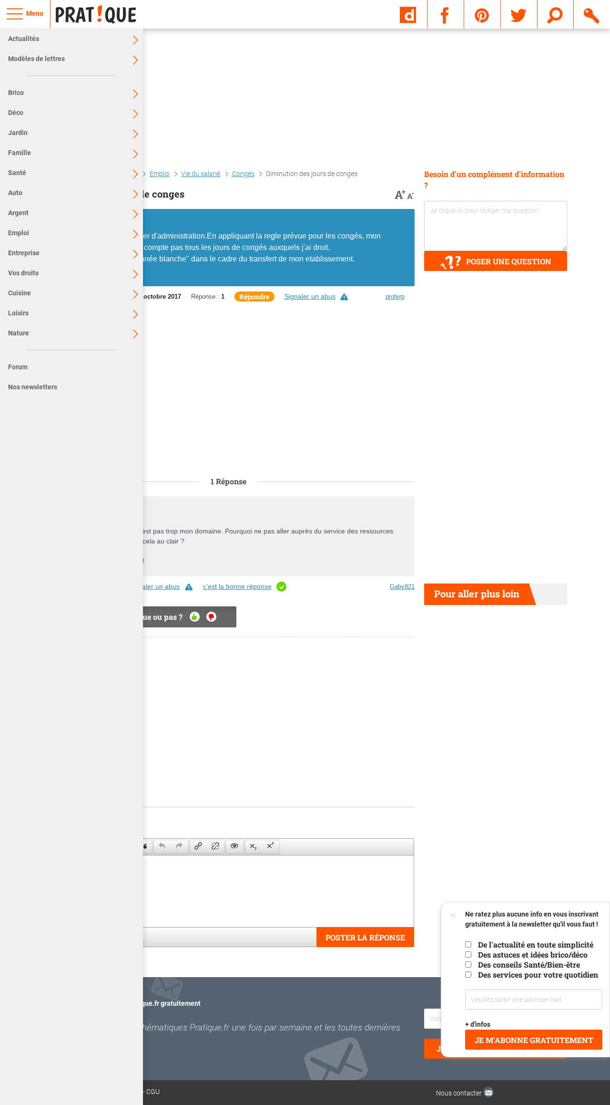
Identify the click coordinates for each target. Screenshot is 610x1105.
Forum (18, 367)
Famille (19, 152)
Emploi (18, 233)
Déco (15, 112)
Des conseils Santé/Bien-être (529, 964)
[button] (143, 847)
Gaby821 (402, 586)
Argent (18, 213)
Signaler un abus (310, 296)
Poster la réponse (365, 937)
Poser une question (508, 261)
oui (195, 617)
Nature (18, 333)
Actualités (23, 38)
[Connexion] (592, 14)
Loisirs (18, 313)
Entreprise (24, 253)
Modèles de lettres (36, 59)
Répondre (254, 296)
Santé (17, 173)
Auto (15, 193)
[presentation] (143, 847)
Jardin (18, 132)
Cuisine (19, 293)
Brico (16, 92)
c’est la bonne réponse (237, 586)
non (211, 617)
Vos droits (23, 273)
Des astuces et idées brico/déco (533, 954)
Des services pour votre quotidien (538, 974)
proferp (395, 296)
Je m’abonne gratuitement (534, 1040)
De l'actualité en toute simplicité (535, 944)
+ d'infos (478, 1024)
